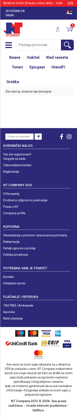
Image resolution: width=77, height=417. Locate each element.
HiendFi (58, 67)
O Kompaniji (11, 193)
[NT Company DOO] (12, 29)
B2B (70, 3)
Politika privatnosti (15, 254)
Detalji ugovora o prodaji (19, 248)
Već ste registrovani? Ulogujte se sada (17, 156)
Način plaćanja (13, 318)
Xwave (14, 57)
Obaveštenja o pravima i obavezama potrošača (35, 235)
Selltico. (39, 410)
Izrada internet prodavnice (46, 406)
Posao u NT (11, 206)
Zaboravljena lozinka (17, 165)
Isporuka (9, 312)
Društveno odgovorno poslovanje (25, 200)
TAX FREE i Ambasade (18, 305)
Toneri (17, 67)
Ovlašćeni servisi (14, 283)
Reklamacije (11, 241)
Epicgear (37, 67)
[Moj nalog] (59, 29)
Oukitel (33, 57)
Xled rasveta (57, 57)
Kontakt (8, 277)
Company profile (14, 213)
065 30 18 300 (15, 3)
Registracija (11, 171)
